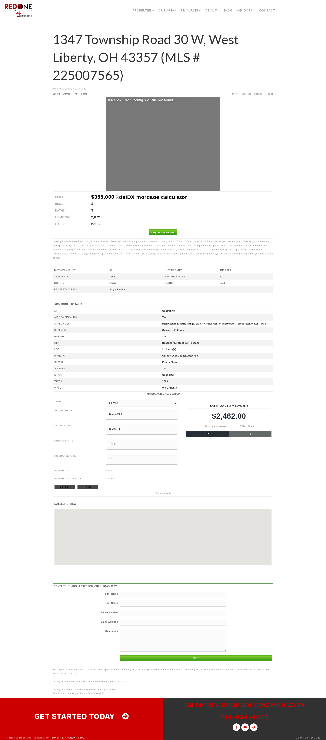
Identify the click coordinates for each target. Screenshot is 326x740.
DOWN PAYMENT (64, 425)
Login (271, 94)
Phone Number (109, 612)
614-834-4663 (244, 717)
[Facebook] (235, 727)
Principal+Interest (215, 426)
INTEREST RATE (63, 440)
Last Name (111, 603)
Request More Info (163, 232)
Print (76, 94)
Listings (258, 94)
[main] (163, 358)
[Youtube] (244, 727)
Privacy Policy (74, 737)
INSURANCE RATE (65, 455)
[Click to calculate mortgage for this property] (151, 197)
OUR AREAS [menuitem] (167, 10)
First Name (111, 594)
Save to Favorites (62, 94)
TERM (57, 401)
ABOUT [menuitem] (211, 10)
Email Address (109, 622)
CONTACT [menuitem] (267, 10)
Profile (235, 94)
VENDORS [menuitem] (245, 10)
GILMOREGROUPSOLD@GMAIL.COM (244, 705)
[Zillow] (253, 727)
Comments (111, 631)
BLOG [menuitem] (228, 10)
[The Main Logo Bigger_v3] (19, 10)
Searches (246, 94)
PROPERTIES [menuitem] (142, 10)
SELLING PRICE (63, 410)
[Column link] (81, 716)
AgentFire (56, 737)
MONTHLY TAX (62, 470)
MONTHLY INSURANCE (67, 478)
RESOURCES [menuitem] (189, 10)
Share (84, 94)
